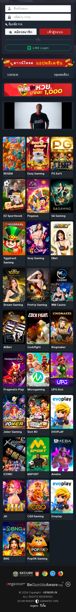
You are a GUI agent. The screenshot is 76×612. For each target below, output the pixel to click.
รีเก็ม (43, 605)
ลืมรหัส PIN (15, 24)
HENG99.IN (50, 592)
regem (34, 605)
